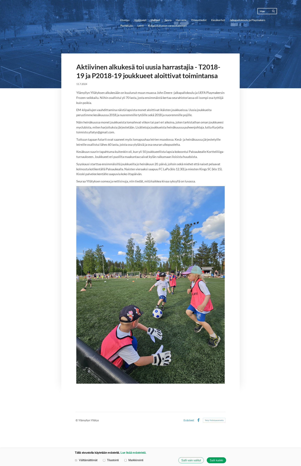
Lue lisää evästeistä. (133, 452)
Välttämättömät (88, 460)
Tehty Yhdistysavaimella (214, 420)
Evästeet (189, 420)
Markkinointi (135, 460)
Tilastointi (113, 460)
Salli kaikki (216, 460)
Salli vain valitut (191, 460)
